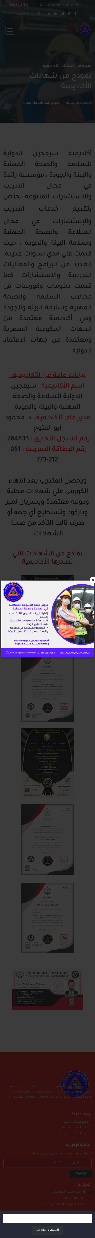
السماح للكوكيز (47, 1230)
